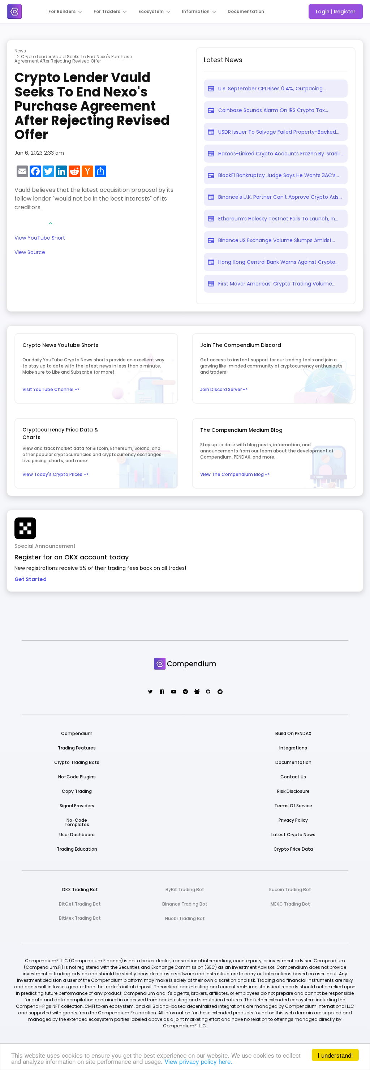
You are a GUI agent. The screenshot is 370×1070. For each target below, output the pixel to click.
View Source (29, 253)
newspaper (211, 88)
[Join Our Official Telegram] (185, 692)
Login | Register (336, 11)
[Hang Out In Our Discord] (196, 692)
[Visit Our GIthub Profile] (208, 692)
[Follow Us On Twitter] (150, 692)
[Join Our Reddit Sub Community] (219, 692)
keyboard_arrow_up (50, 223)
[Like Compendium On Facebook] (162, 692)
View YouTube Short (39, 238)
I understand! (335, 1055)
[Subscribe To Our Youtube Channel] (173, 692)
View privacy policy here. (198, 1061)
